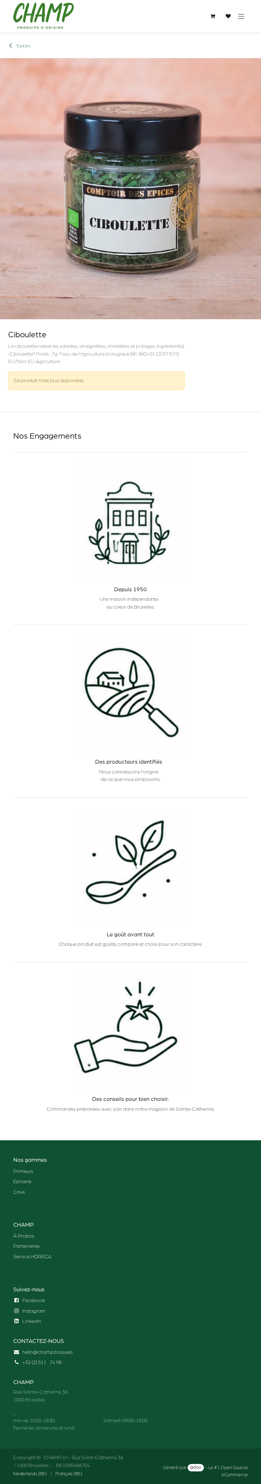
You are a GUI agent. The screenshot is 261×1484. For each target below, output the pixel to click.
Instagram (34, 1311)
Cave (19, 1192)
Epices (23, 46)
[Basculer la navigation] (241, 16)
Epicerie (22, 1181)
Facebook (33, 1300)
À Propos (23, 1236)
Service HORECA (32, 1256)
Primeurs (23, 1171)
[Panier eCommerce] (212, 16)
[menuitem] (30, 1474)
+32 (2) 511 (34, 1362)
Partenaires (26, 1246)
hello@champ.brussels (47, 1352)
